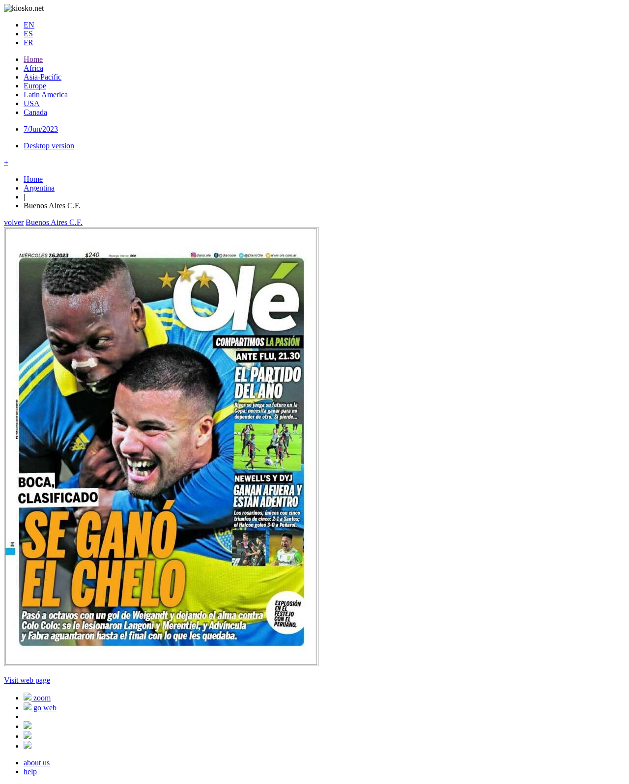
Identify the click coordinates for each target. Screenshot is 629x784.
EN (29, 25)
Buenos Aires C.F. (54, 222)
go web (44, 707)
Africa (33, 68)
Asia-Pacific (42, 77)
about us (37, 762)
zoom (41, 698)
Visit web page (27, 680)
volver (14, 222)
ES (28, 33)
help (30, 771)
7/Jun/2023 (41, 129)
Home (33, 59)
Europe (35, 86)
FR (28, 42)
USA (32, 103)
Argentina (39, 188)
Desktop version (49, 145)
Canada (35, 112)
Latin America (46, 94)
